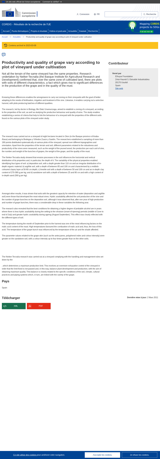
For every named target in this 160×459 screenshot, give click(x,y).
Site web (119, 88)
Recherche (93, 31)
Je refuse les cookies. (139, 455)
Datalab (82, 31)
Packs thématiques (20, 31)
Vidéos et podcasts (57, 31)
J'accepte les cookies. (102, 455)
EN (4, 54)
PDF (41, 306)
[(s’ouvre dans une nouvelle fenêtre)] (22, 13)
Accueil (6, 31)
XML (16, 306)
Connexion (84, 14)
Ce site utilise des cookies (25, 455)
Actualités (72, 31)
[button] (97, 14)
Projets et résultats (39, 31)
